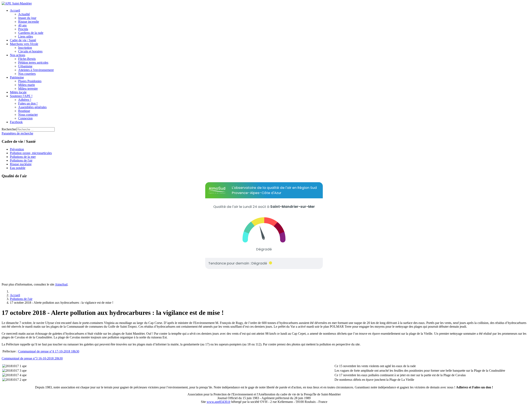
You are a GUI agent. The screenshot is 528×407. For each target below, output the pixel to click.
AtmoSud (61, 284)
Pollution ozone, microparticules (31, 153)
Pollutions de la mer (23, 156)
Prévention (17, 149)
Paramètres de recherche (17, 133)
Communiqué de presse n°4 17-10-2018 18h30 (48, 351)
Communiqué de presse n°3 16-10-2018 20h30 (32, 358)
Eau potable (17, 168)
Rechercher (9, 129)
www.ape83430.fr (218, 401)
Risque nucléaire (21, 164)
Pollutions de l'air (21, 160)
